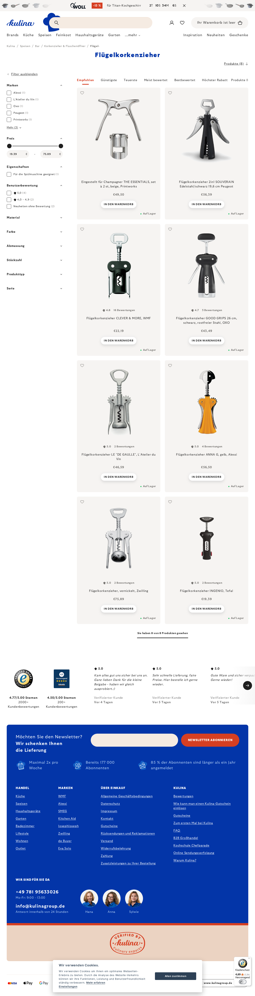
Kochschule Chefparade (191, 845)
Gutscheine (109, 826)
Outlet (21, 848)
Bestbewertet (184, 80)
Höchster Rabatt (215, 80)
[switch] (242, 982)
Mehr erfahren (95, 982)
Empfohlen (85, 80)
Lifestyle (22, 833)
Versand (107, 841)
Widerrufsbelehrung (116, 848)
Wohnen (22, 841)
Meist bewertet (156, 80)
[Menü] (249, 959)
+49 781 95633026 (37, 892)
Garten (21, 818)
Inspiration (192, 35)
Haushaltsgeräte (28, 811)
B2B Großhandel (185, 838)
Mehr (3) (12, 127)
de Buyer (64, 841)
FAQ (176, 830)
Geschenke (238, 35)
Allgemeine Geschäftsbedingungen (127, 796)
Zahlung (107, 855)
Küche (20, 796)
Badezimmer (25, 826)
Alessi (62, 803)
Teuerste (130, 80)
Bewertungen (183, 796)
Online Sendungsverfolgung (193, 852)
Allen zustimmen (175, 976)
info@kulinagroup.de (40, 906)
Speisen (21, 803)
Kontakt (107, 818)
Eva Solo (64, 848)
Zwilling (64, 833)
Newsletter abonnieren (210, 740)
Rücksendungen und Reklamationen (128, 833)
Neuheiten (216, 35)
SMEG (62, 811)
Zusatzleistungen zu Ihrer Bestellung (128, 863)
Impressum (109, 811)
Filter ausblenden (24, 74)
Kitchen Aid (67, 818)
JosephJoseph (68, 826)
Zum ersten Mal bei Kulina (193, 823)
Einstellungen (68, 986)
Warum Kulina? (184, 860)
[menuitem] (13, 36)
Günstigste (109, 80)
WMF (62, 796)
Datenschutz (110, 803)
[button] (162, 81)
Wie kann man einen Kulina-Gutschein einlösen (202, 806)
